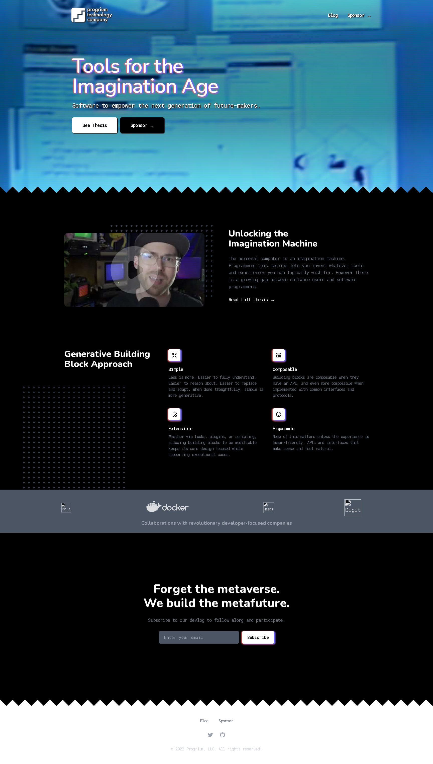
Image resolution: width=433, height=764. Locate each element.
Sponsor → (359, 15)
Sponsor (226, 720)
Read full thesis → (251, 299)
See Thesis (94, 125)
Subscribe (258, 637)
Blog (333, 15)
